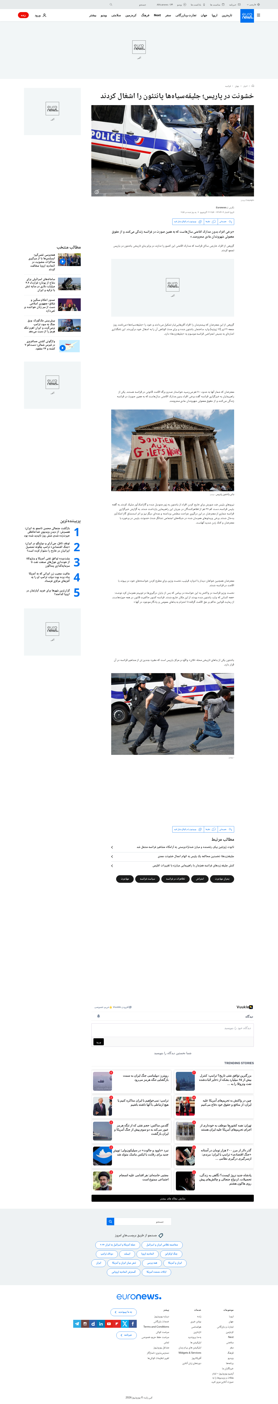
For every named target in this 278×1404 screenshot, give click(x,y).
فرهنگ (145, 15)
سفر (168, 15)
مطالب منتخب (69, 247)
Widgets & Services (190, 1353)
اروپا (214, 15)
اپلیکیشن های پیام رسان (190, 1348)
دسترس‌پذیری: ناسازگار (158, 1353)
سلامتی (116, 15)
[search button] (111, 5)
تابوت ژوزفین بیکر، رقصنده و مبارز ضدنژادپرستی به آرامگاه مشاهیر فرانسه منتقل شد (185, 847)
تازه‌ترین (227, 15)
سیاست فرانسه (147, 879)
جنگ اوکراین (171, 1254)
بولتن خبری (195, 1321)
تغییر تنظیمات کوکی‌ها (158, 1358)
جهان (204, 15)
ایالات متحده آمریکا (156, 1272)
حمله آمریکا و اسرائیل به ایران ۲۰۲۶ (117, 1245)
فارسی (252, 4)
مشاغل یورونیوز (161, 1348)
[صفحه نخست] (253, 86)
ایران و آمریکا (175, 1263)
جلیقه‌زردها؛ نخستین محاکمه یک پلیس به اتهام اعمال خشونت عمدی (196, 856)
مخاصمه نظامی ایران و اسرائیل (162, 1245)
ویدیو (104, 15)
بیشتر (166, 1310)
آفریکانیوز (196, 1358)
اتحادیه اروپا (147, 1254)
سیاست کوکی (162, 1332)
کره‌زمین (131, 15)
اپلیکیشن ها (195, 1342)
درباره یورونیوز (161, 1316)
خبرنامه (128, 1335)
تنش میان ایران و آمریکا (124, 1263)
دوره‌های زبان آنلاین (191, 1363)
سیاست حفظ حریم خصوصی (155, 1337)
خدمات (197, 1310)
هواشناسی (196, 1327)
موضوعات (228, 1310)
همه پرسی (152, 1263)
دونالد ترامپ (107, 1254)
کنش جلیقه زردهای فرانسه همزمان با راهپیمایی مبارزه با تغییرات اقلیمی (193, 866)
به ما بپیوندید (194, 1337)
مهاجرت (125, 879)
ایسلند (127, 1254)
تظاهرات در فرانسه (175, 879)
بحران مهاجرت (222, 879)
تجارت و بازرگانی (185, 15)
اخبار (245, 86)
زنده (23, 15)
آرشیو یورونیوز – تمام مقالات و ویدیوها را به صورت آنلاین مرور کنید (222, 1378)
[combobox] (130, 5)
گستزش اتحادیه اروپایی (124, 1272)
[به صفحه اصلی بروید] (247, 16)
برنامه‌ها (230, 1363)
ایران (98, 1263)
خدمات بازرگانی (161, 1321)
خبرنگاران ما (228, 1368)
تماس (166, 1342)
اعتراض (200, 879)
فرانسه (228, 86)
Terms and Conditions (156, 1327)
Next (157, 15)
